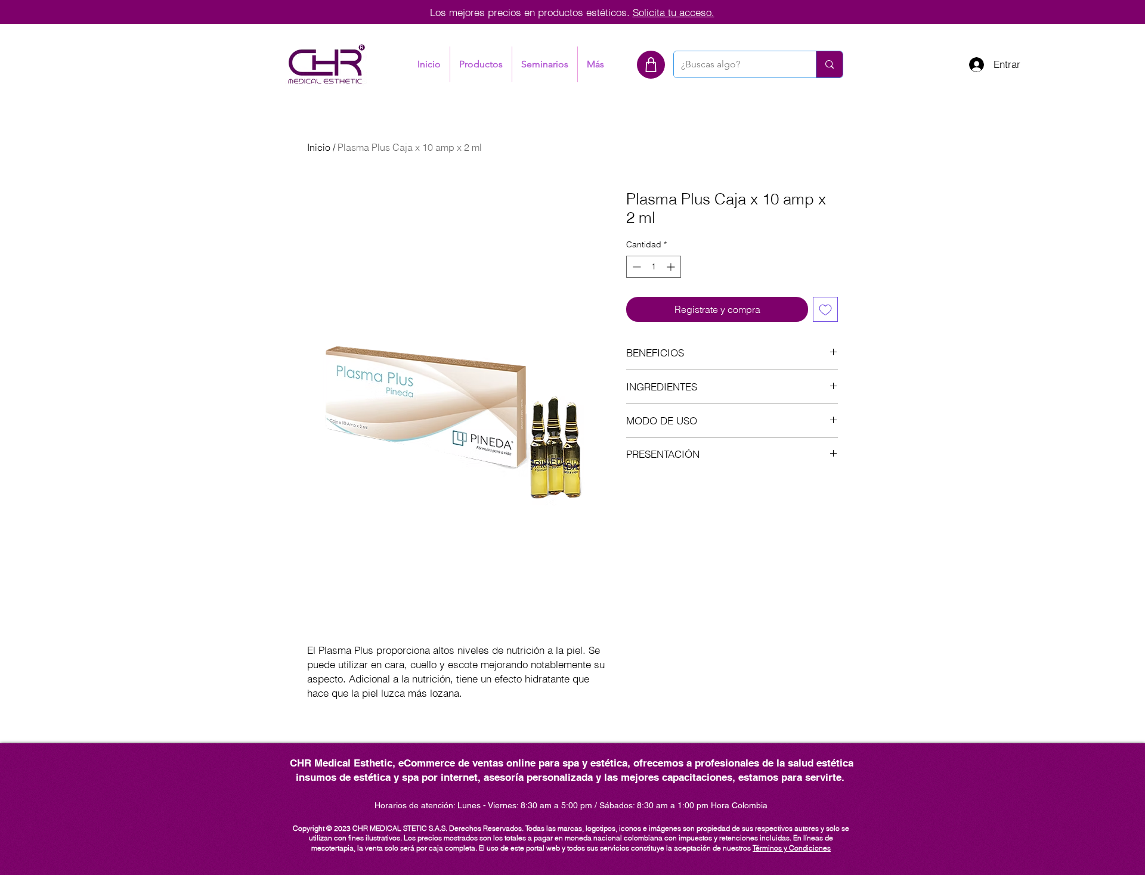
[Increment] (671, 266)
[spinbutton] (653, 266)
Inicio (318, 147)
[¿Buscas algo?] (829, 64)
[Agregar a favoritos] (825, 309)
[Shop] (651, 65)
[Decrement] (635, 266)
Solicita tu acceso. (673, 12)
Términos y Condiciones (792, 847)
